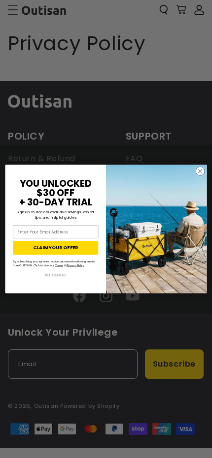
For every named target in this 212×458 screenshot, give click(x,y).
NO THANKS (56, 275)
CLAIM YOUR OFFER (55, 247)
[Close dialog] (200, 171)
